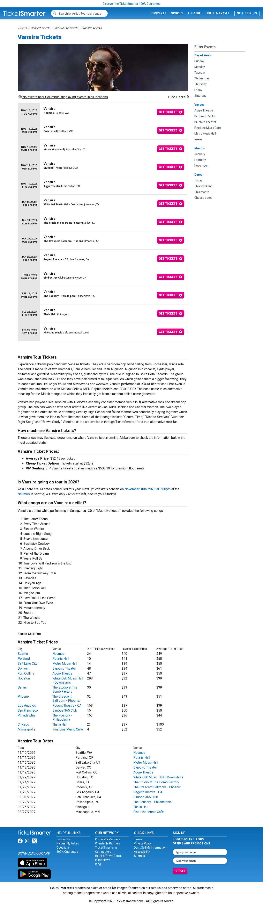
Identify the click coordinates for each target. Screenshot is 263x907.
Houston (24, 678)
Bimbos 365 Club (64, 710)
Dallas (22, 687)
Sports (177, 13)
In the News (102, 860)
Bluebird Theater (64, 668)
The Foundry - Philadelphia (62, 717)
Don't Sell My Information (150, 847)
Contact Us (64, 839)
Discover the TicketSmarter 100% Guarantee (131, 3)
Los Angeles (27, 705)
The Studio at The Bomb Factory (64, 689)
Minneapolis (26, 729)
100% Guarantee (67, 851)
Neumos (24, 494)
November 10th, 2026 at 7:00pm (148, 489)
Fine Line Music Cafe (67, 729)
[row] (103, 112)
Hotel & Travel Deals (108, 855)
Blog (98, 864)
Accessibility (142, 851)
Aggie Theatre (62, 673)
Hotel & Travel (218, 13)
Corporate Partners (107, 839)
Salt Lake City (27, 663)
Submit (180, 871)
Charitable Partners (107, 843)
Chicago (23, 724)
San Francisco (28, 710)
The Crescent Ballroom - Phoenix (66, 698)
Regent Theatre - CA (66, 705)
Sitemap (139, 855)
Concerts (158, 13)
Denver (23, 668)
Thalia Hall (59, 724)
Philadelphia (26, 715)
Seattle (23, 654)
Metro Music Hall (64, 663)
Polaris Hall (60, 659)
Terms (138, 839)
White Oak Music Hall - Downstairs (67, 680)
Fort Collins (26, 673)
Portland (24, 659)
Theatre (194, 13)
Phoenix (23, 696)
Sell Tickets (247, 13)
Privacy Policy (143, 843)
